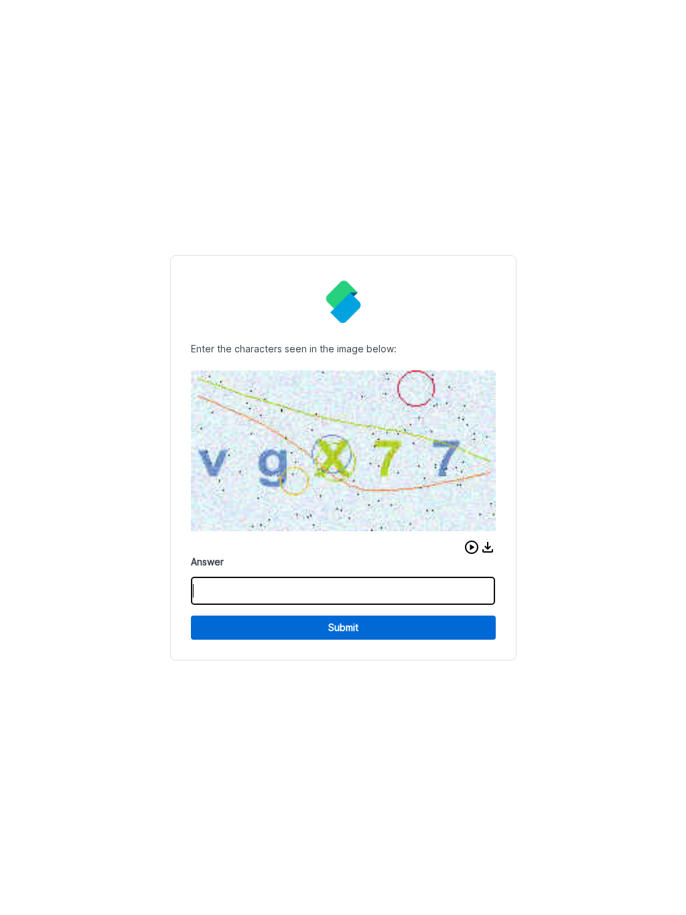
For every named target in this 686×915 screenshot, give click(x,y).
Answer (207, 561)
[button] (472, 547)
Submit (343, 627)
